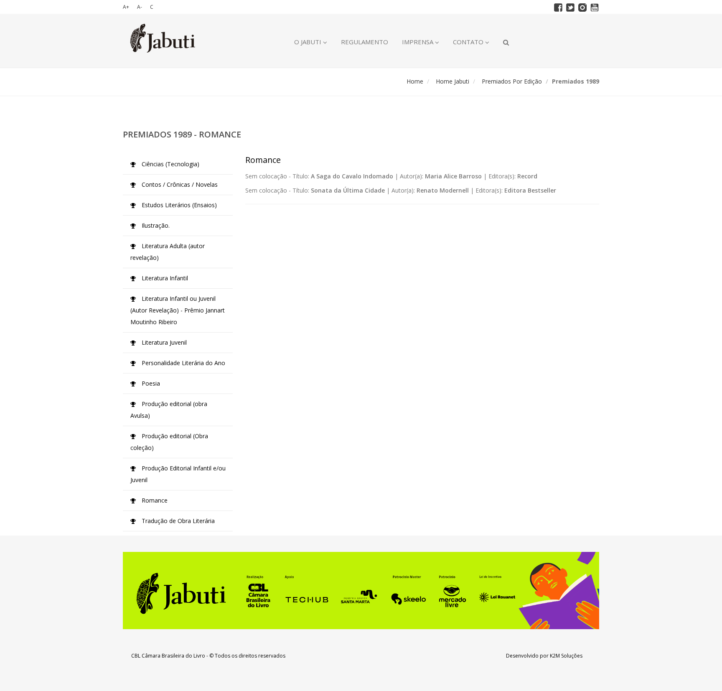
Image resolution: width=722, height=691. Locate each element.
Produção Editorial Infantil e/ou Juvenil (178, 474)
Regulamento (364, 42)
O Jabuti (308, 42)
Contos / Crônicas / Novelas (179, 184)
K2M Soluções (566, 655)
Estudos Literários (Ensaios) (178, 205)
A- (139, 6)
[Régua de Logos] (361, 590)
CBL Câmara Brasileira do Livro (168, 655)
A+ (126, 6)
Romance (154, 500)
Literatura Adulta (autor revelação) (167, 252)
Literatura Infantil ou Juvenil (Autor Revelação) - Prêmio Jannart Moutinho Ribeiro (177, 310)
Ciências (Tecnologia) (169, 164)
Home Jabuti (452, 81)
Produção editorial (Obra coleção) (169, 442)
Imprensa (418, 42)
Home (415, 81)
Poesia (150, 383)
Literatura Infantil (164, 278)
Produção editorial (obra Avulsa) (168, 409)
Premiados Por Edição (512, 81)
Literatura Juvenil (163, 342)
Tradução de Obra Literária (177, 521)
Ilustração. (155, 225)
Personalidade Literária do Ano (182, 363)
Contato (469, 42)
